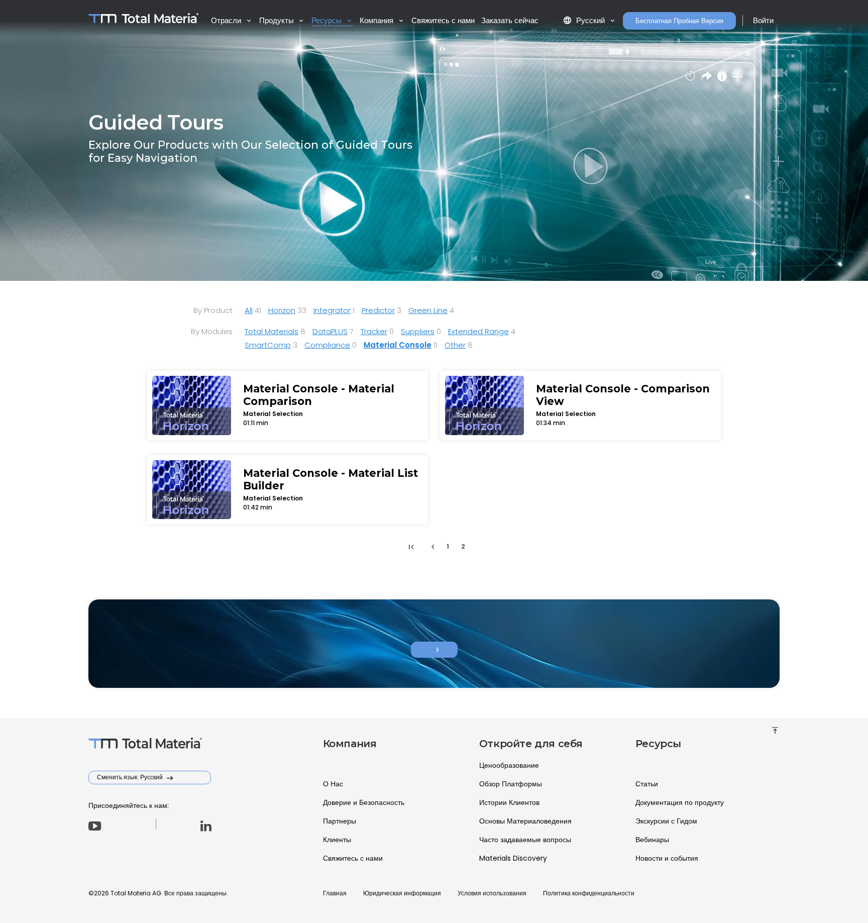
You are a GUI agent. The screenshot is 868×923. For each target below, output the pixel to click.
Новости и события (666, 858)
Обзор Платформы (510, 784)
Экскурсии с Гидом (666, 821)
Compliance (327, 345)
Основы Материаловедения (525, 821)
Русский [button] (585, 20)
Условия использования (492, 893)
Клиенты (337, 840)
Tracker (374, 331)
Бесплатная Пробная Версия (679, 21)
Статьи (646, 784)
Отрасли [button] (227, 20)
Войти (763, 20)
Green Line (428, 310)
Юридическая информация (402, 893)
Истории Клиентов (509, 802)
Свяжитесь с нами (443, 20)
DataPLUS (330, 331)
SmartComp (268, 345)
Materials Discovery (513, 858)
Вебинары (652, 840)
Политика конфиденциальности (588, 893)
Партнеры (339, 821)
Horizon (281, 310)
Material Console (397, 345)
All (249, 310)
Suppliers (418, 331)
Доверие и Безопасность (363, 802)
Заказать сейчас (509, 20)
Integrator (332, 310)
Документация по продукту (679, 802)
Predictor (378, 310)
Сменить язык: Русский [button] (130, 777)
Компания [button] (377, 20)
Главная (335, 893)
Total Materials (271, 331)
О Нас (333, 784)
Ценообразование (509, 765)
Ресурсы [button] (327, 20)
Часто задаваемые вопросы (525, 840)
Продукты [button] (277, 20)
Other (455, 345)
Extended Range (478, 331)
